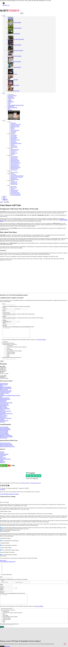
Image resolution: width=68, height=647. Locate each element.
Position (4, 316)
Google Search (10, 345)
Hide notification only (11, 494)
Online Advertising (11, 352)
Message (5, 325)
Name (4, 303)
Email (4, 310)
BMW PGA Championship (5, 388)
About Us (2, 451)
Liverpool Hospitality (4, 434)
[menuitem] (29, 199)
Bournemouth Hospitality (5, 429)
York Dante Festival (4, 420)
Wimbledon (2, 421)
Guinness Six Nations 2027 (5, 418)
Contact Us (2, 452)
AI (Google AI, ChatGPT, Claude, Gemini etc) (16, 346)
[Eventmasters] (10, 13)
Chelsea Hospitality (4, 430)
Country (5, 320)
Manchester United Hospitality (6, 436)
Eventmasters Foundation (5, 458)
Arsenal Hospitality (4, 427)
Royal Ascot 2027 (4, 415)
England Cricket (3, 400)
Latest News (2, 461)
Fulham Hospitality (4, 433)
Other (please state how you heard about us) (12, 357)
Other (8, 356)
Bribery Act (2, 462)
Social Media (9, 349)
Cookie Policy (3, 455)
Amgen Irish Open (4, 383)
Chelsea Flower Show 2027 (6, 390)
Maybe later (7, 646)
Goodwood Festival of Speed (6, 402)
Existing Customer (11, 353)
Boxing (1, 385)
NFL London (3, 412)
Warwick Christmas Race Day (6, 445)
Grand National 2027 (4, 405)
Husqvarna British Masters (5, 387)
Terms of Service (34, 483)
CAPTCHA (5, 341)
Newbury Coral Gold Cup (5, 411)
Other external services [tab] (5, 531)
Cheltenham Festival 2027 (5, 391)
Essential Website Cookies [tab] (5, 511)
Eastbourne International (5, 399)
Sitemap (1, 460)
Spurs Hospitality (3, 437)
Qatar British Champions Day (6, 413)
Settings (17, 494)
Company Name (6, 312)
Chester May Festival (4, 393)
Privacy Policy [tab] (3, 555)
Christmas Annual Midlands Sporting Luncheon (10, 395)
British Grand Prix (4, 384)
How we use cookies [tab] (4, 502)
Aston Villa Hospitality (5, 428)
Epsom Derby (3, 401)
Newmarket (2, 409)
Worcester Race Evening (5, 443)
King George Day (4, 407)
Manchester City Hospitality (6, 435)
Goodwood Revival (4, 403)
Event (8, 354)
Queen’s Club (3, 414)
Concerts (2, 394)
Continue (2, 646)
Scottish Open (3, 417)
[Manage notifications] (65, 644)
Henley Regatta (3, 406)
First (2, 582)
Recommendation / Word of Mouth (14, 350)
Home (1, 202)
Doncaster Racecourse (4, 397)
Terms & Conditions (41, 339)
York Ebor (2, 419)
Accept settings (3, 494)
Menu (22, 13)
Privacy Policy (3, 457)
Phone (4, 322)
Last (17, 582)
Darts (1, 396)
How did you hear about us (8, 343)
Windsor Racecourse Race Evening (7, 446)
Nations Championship (5, 408)
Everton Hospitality (4, 431)
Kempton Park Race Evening (6, 444)
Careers (1, 456)
